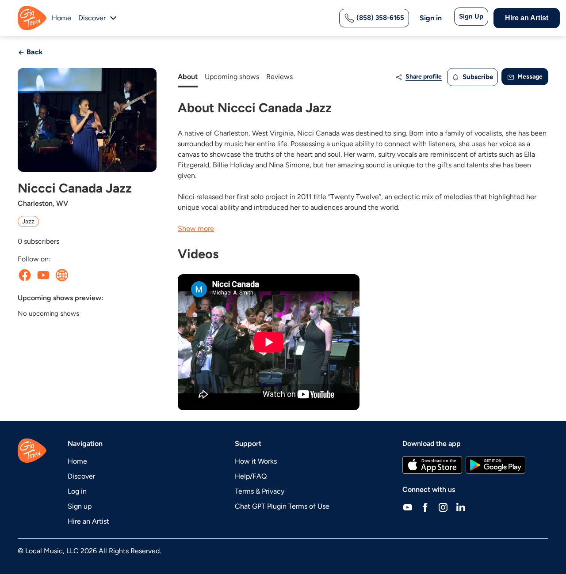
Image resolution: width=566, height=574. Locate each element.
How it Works (256, 461)
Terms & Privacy (259, 491)
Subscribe (477, 77)
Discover (81, 476)
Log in (77, 491)
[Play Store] (496, 465)
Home (61, 18)
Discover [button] (92, 18)
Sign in (431, 18)
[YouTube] (408, 507)
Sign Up (471, 16)
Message (529, 76)
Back (34, 52)
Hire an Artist (526, 18)
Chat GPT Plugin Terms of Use (282, 506)
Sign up (80, 506)
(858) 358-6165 (379, 18)
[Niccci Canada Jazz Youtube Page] (43, 275)
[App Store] (432, 465)
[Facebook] (425, 507)
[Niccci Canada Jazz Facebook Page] (25, 275)
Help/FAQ (251, 476)
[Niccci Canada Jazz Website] (62, 275)
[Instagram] (443, 507)
